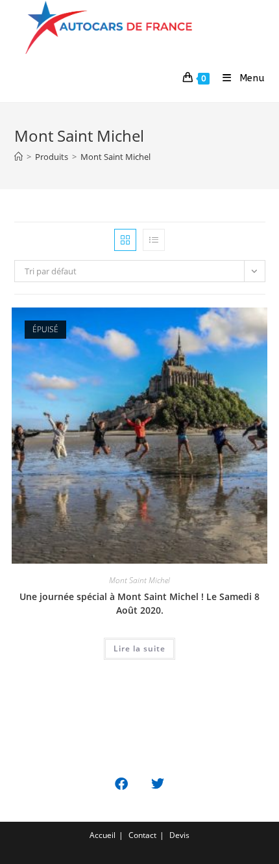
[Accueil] (18, 157)
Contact (142, 835)
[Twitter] (157, 784)
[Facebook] (121, 784)
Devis (179, 835)
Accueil (102, 835)
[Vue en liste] (154, 240)
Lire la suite (139, 648)
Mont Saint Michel (115, 157)
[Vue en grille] (125, 240)
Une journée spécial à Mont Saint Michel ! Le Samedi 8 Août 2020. (139, 603)
